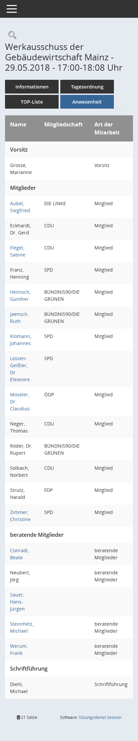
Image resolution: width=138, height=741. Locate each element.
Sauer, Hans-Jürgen (17, 601)
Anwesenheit (87, 102)
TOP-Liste (32, 102)
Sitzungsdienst (100, 717)
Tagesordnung (87, 86)
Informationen (32, 86)
